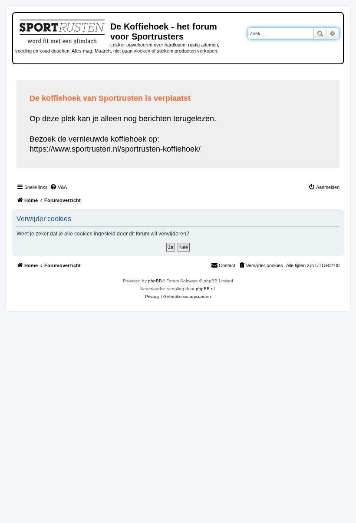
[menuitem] (58, 187)
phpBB (155, 280)
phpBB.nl (205, 288)
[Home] (62, 30)
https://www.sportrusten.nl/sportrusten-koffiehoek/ (115, 149)
